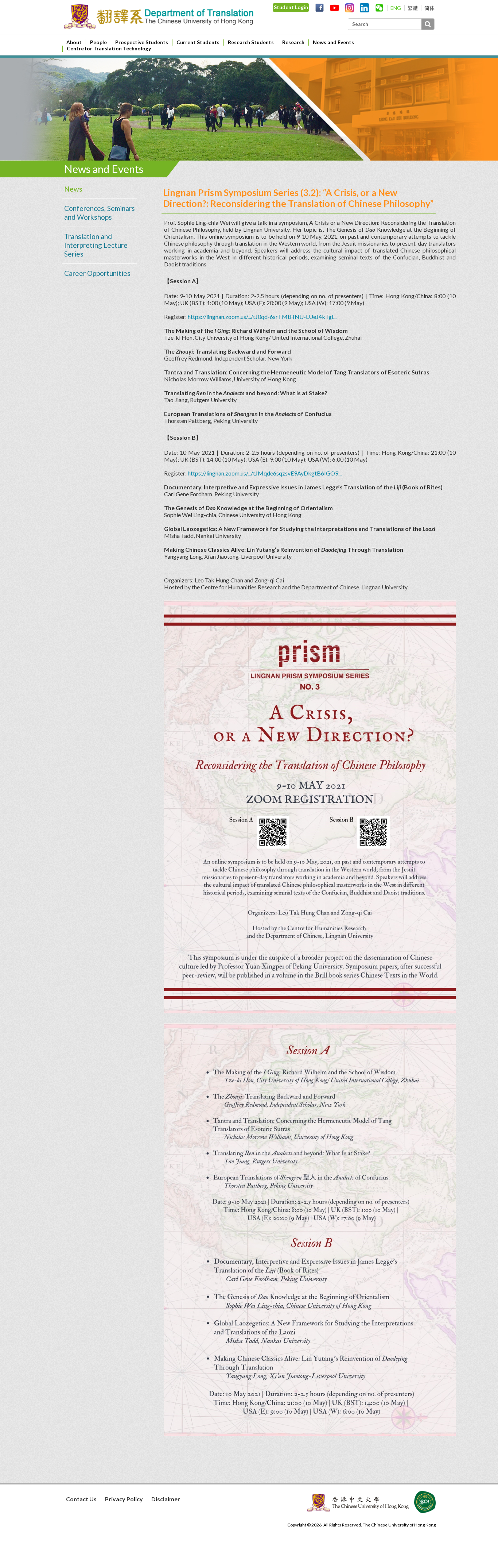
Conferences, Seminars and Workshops (99, 212)
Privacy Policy (124, 1498)
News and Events (333, 42)
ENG (395, 8)
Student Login (291, 7)
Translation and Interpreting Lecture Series (96, 245)
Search (360, 24)
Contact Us (81, 1498)
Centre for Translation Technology (109, 48)
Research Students (251, 42)
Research (293, 42)
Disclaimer (165, 1498)
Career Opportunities (97, 273)
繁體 (413, 8)
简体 (429, 8)
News (73, 189)
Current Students (197, 42)
